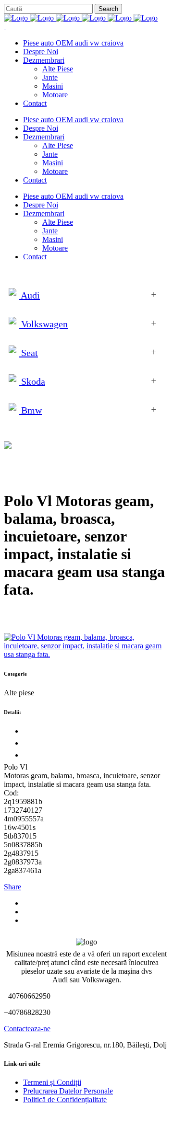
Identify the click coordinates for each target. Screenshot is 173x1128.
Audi (29, 295)
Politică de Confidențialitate (65, 1099)
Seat (28, 352)
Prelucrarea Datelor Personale (68, 1091)
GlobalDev (121, 1116)
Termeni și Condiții (52, 1082)
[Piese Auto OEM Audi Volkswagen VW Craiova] (81, 18)
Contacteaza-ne (27, 1028)
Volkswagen (43, 324)
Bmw (30, 410)
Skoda (32, 381)
